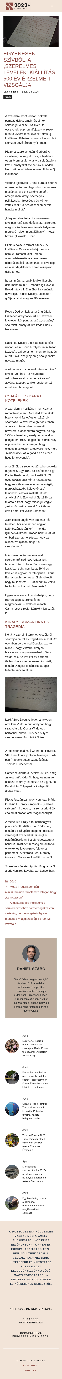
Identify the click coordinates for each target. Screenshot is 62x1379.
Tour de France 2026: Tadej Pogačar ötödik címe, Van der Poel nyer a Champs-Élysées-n (34, 1142)
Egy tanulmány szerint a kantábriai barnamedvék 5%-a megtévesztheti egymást (34, 1205)
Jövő (8, 97)
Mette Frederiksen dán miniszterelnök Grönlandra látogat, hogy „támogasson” (30, 892)
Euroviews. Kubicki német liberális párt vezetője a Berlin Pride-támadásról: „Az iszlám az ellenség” (35, 1048)
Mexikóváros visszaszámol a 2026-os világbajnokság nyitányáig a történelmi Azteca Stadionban (34, 1174)
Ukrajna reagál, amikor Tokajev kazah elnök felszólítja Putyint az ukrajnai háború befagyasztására (34, 1111)
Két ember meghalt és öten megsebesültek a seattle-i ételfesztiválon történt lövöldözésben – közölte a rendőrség (35, 1079)
